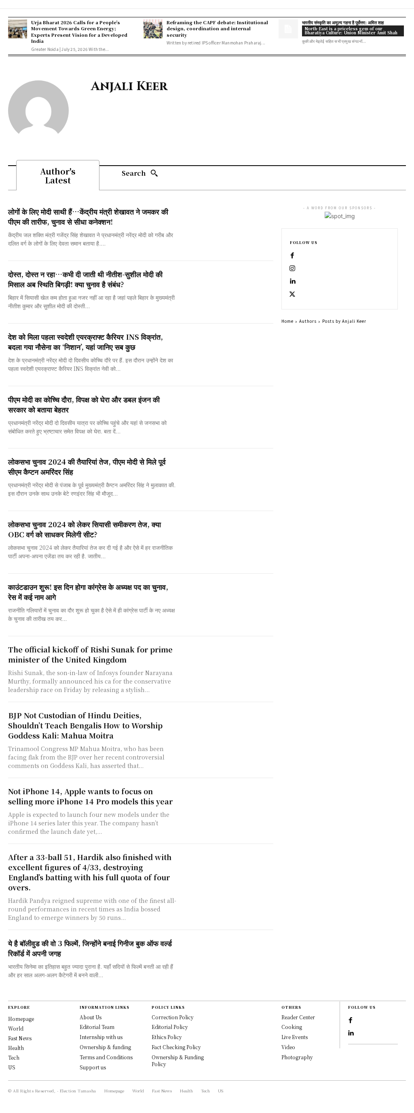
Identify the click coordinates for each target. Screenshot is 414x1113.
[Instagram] (292, 268)
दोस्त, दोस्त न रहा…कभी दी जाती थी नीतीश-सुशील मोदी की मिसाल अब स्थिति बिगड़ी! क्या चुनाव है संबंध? (85, 279)
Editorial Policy (170, 1026)
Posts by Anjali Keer (344, 321)
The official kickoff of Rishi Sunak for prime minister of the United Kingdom (90, 654)
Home (287, 321)
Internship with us (101, 1036)
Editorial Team (97, 1026)
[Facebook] (292, 255)
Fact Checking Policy (176, 1047)
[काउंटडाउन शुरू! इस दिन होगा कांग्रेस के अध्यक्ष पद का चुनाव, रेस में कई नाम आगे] (226, 605)
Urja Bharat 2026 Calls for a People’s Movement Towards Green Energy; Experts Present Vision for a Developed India (79, 31)
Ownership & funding (105, 1047)
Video (288, 1047)
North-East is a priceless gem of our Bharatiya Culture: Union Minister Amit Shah (350, 30)
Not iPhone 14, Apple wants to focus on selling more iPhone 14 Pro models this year (90, 796)
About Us (90, 1017)
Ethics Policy (167, 1036)
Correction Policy (173, 1017)
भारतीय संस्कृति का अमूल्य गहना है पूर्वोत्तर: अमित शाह (343, 22)
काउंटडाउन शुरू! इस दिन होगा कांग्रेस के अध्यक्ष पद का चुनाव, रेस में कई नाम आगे (88, 591)
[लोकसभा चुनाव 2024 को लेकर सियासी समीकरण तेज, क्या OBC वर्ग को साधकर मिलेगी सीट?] (226, 542)
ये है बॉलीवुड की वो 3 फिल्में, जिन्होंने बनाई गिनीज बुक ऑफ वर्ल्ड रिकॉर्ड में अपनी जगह (90, 948)
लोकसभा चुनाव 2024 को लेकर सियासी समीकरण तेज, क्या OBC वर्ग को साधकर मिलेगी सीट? (84, 529)
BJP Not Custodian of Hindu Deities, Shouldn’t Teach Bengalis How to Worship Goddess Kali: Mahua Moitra (85, 725)
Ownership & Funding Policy (178, 1060)
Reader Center (298, 1017)
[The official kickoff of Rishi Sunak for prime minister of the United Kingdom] (226, 667)
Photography (297, 1057)
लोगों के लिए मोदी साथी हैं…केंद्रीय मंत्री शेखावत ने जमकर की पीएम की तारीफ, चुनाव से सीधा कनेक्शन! (88, 216)
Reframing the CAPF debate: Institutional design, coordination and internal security (217, 28)
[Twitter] (292, 294)
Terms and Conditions (106, 1057)
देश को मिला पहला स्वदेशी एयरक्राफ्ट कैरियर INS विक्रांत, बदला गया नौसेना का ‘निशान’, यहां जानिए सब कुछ (85, 341)
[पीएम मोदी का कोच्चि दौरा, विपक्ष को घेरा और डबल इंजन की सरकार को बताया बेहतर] (226, 417)
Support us (93, 1067)
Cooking (291, 1026)
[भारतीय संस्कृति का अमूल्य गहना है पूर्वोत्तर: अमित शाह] (288, 28)
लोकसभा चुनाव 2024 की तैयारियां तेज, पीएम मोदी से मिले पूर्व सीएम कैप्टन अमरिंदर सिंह (87, 466)
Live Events (294, 1036)
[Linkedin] (292, 281)
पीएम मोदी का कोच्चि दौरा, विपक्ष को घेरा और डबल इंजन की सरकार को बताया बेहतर (84, 404)
